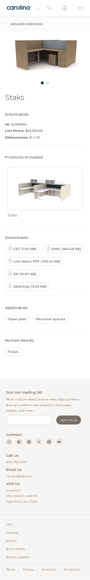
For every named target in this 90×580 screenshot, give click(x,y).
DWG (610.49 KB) (65, 249)
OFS (9, 524)
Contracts (49, 569)
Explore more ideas (26, 24)
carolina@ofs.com (19, 476)
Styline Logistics (17, 557)
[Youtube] (59, 442)
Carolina (12, 532)
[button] (42, 83)
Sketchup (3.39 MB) (29, 286)
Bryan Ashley (15, 549)
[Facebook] (19, 442)
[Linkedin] (29, 442)
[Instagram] (9, 442)
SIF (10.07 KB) (24, 274)
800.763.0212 (16, 462)
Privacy (28, 569)
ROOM (11, 541)
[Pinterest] (49, 442)
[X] (39, 442)
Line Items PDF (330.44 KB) (36, 261)
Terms (10, 569)
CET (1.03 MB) (24, 249)
